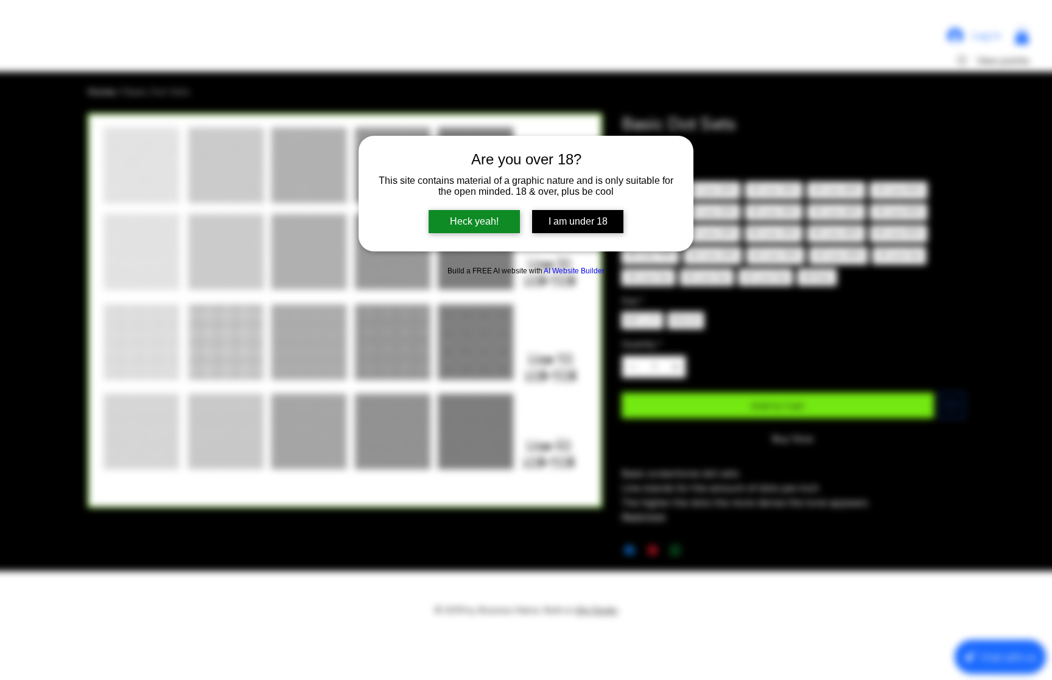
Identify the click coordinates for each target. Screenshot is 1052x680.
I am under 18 (578, 221)
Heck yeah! (474, 221)
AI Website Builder (574, 271)
